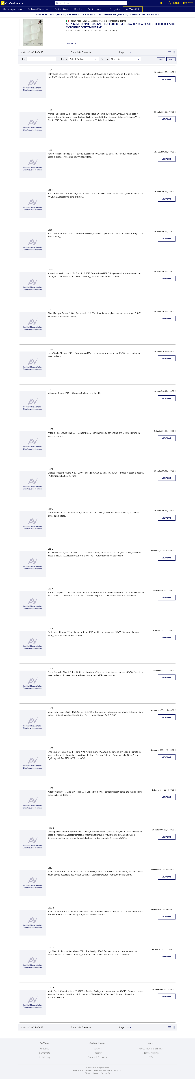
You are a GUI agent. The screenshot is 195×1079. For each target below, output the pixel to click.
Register (98, 1053)
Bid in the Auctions (150, 1053)
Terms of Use (106, 1073)
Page (121, 52)
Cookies (95, 1073)
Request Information (97, 1057)
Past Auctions (61, 9)
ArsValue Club (132, 9)
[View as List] (169, 52)
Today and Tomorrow (38, 9)
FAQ (150, 1057)
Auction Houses (95, 9)
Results (78, 9)
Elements (86, 52)
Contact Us (44, 1053)
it (161, 3)
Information (71, 43)
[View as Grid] (174, 52)
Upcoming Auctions (12, 9)
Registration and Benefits (151, 1048)
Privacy (87, 1073)
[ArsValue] (13, 3)
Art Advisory (44, 1057)
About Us (44, 1048)
